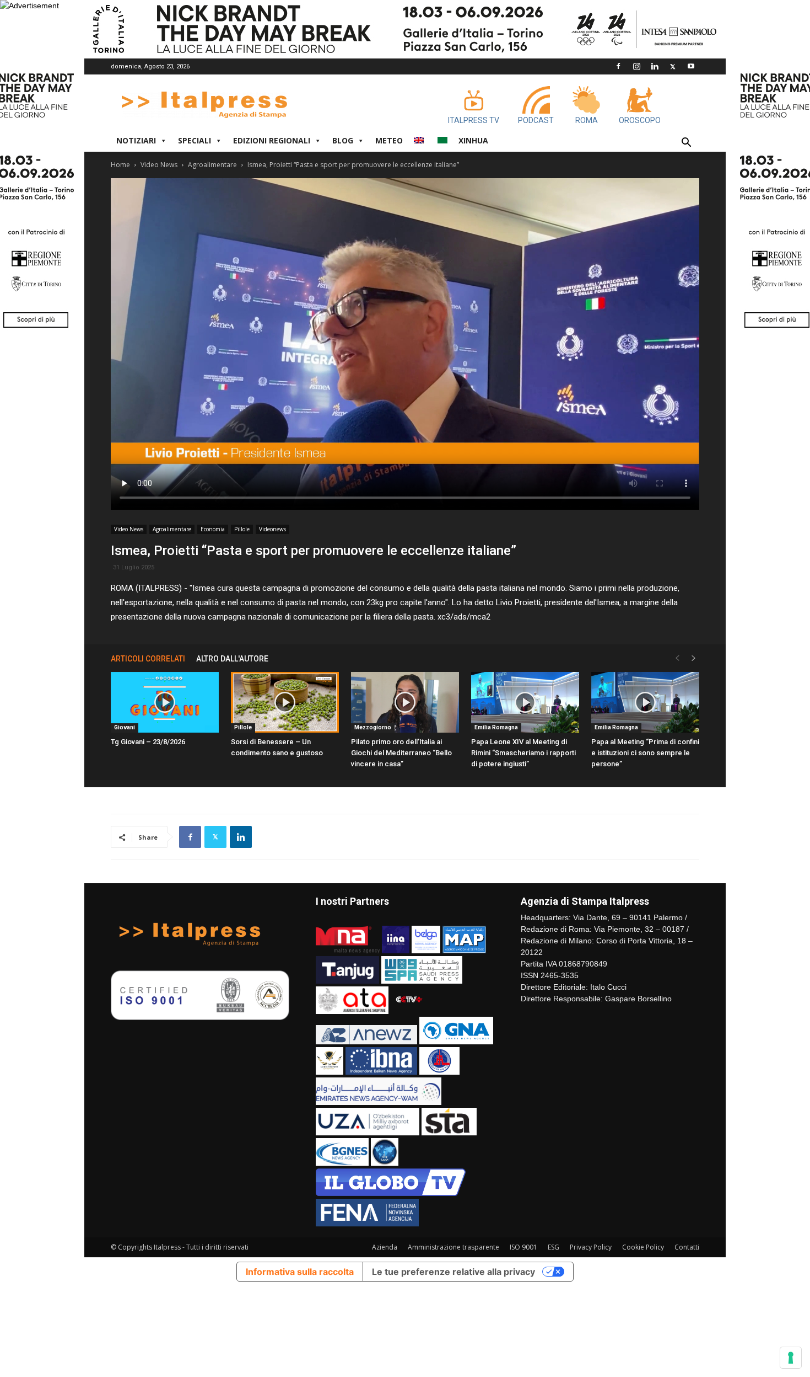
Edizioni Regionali (271, 140)
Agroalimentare (212, 164)
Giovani (124, 727)
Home (120, 164)
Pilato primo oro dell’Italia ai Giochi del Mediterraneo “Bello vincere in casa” (401, 753)
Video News (159, 164)
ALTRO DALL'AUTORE (232, 658)
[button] (686, 143)
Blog (342, 140)
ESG (553, 1247)
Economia (213, 529)
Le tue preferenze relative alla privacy (453, 1271)
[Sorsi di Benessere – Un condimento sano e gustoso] (285, 702)
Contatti (686, 1247)
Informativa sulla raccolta (300, 1271)
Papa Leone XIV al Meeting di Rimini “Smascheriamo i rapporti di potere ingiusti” (523, 753)
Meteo (389, 140)
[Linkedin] (654, 66)
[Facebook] (618, 66)
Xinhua (473, 140)
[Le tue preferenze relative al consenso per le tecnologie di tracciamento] (790, 1357)
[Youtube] (691, 66)
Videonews (272, 529)
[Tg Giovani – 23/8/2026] (165, 702)
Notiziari (136, 140)
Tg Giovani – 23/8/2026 (148, 742)
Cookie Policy (643, 1247)
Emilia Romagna (496, 727)
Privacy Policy (591, 1247)
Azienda (384, 1247)
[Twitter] (673, 66)
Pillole (242, 529)
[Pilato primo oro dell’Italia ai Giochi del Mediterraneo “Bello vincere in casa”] (405, 702)
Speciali (194, 140)
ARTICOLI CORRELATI (148, 658)
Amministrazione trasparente (453, 1247)
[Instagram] (636, 66)
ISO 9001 (523, 1247)
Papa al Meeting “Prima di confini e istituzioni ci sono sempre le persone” (645, 753)
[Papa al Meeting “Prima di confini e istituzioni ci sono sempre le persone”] (645, 702)
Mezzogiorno (372, 727)
